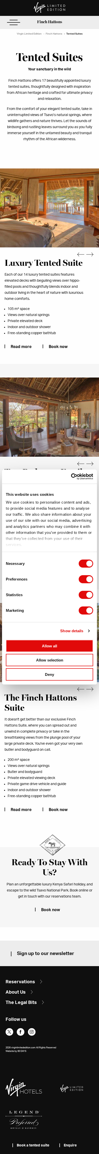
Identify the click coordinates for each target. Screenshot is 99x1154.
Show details (71, 631)
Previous (78, 254)
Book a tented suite (33, 1145)
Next (92, 254)
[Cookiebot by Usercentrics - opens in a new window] (71, 476)
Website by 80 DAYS (16, 1051)
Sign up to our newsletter (45, 953)
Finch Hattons (49, 21)
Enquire (70, 1145)
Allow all (49, 646)
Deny (49, 674)
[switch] (86, 579)
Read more (21, 347)
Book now (58, 347)
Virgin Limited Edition (29, 34)
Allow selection (49, 660)
